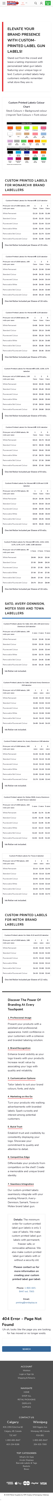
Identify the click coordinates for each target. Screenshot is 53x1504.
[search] (35, 4)
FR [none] (26, 3)
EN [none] (23, 3)
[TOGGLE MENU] (4, 3)
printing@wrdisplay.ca (26, 1302)
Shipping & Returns (26, 1378)
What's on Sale (26, 1457)
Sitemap (46, 1495)
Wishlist (26, 1370)
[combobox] (26, 1341)
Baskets (26, 1466)
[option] (26, 3)
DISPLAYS (26, 1403)
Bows (26, 1469)
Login (21, 1374)
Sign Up (30, 1374)
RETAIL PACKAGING (26, 1399)
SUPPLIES (26, 1407)
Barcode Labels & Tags (26, 1463)
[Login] (41, 4)
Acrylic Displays (26, 1460)
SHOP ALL (26, 1396)
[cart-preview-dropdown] (47, 3)
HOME (26, 1392)
